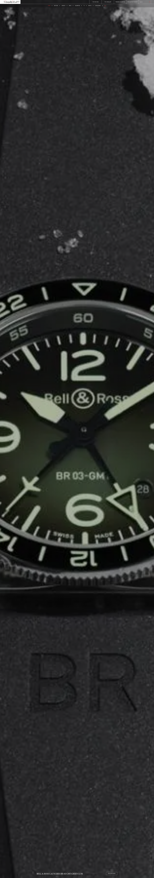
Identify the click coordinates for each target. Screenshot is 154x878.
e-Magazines (98, 5)
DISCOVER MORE (111, 873)
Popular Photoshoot (132, 1)
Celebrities (77, 5)
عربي (105, 5)
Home (49, 5)
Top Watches (95, 1)
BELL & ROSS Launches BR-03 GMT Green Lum (60, 874)
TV (84, 5)
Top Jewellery (107, 1)
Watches (56, 5)
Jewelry (63, 5)
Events (89, 5)
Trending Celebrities (120, 1)
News (70, 5)
